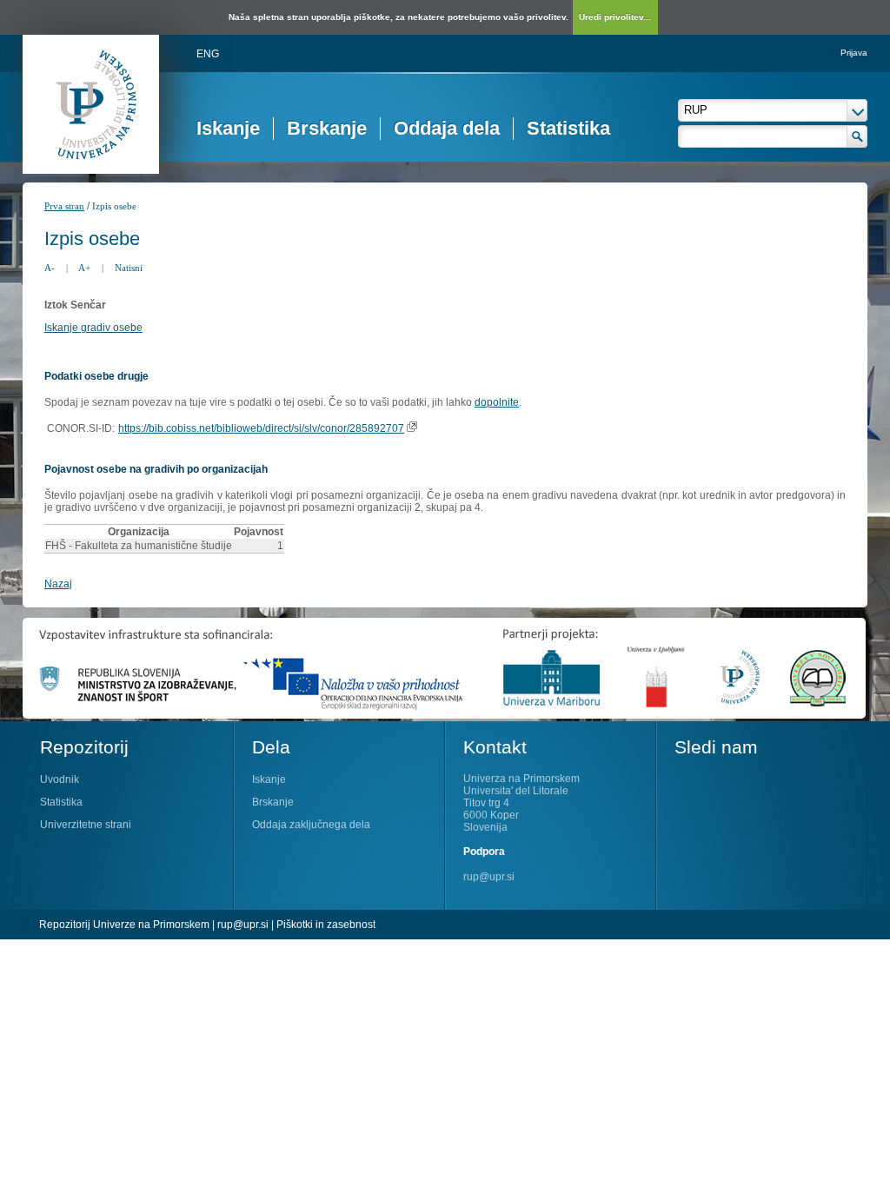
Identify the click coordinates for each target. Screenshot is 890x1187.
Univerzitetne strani (85, 825)
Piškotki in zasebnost (325, 924)
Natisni (129, 267)
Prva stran (64, 206)
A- (49, 267)
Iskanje (228, 128)
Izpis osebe (114, 206)
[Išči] (857, 136)
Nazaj (58, 584)
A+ (84, 267)
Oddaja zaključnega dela (311, 825)
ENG (207, 54)
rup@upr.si (489, 877)
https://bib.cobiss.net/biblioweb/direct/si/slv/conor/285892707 (261, 428)
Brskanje (327, 128)
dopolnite (497, 402)
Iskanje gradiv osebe (93, 328)
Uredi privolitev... (615, 17)
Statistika (568, 128)
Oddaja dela (447, 128)
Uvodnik (59, 779)
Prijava (853, 52)
